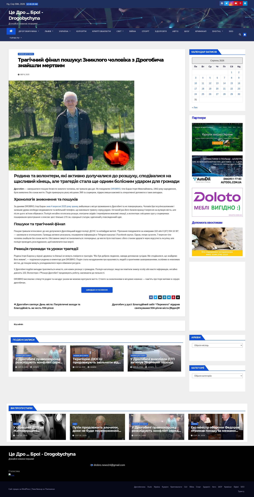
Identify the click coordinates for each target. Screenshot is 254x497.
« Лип (195, 107)
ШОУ (186, 31)
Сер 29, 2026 (21, 435)
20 (217, 89)
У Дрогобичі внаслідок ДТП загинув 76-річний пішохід (152, 360)
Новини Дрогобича (26, 54)
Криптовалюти (101, 31)
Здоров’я (161, 31)
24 (195, 94)
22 (231, 89)
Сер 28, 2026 (199, 435)
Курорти (81, 31)
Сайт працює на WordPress (20, 489)
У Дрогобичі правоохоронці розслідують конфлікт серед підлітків (38, 362)
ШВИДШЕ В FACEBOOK (97, 290)
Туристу (15, 38)
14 (224, 83)
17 (195, 89)
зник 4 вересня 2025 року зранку (62, 206)
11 (203, 83)
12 (210, 83)
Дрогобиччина (28, 31)
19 (210, 89)
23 (239, 89)
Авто (175, 31)
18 (203, 89)
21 (224, 89)
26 (210, 94)
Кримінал (201, 31)
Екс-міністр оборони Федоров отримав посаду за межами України (215, 430)
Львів (48, 31)
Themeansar (50, 489)
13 (217, 83)
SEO (231, 31)
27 (217, 94)
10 (195, 83)
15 (231, 83)
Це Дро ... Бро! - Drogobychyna (42, 454)
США (74, 424)
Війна (132, 31)
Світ (119, 31)
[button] (240, 34)
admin (20, 324)
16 (239, 83)
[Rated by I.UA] (11, 475)
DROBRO (115, 189)
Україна (64, 31)
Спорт (145, 31)
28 (224, 94)
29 (231, 94)
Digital (217, 31)
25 (203, 94)
